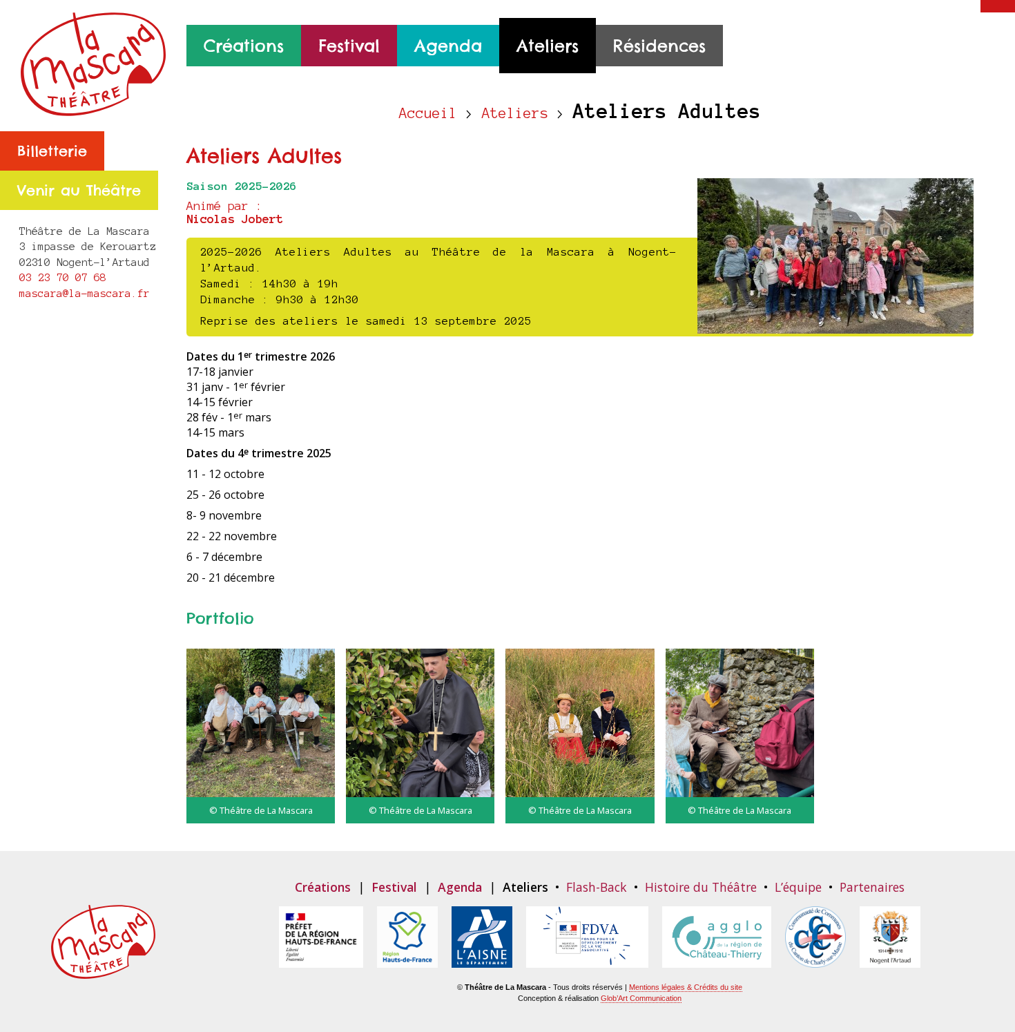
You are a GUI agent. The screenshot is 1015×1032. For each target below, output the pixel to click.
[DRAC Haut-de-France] (321, 960)
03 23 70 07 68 (62, 277)
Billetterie (52, 151)
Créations (244, 45)
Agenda (448, 45)
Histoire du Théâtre (701, 887)
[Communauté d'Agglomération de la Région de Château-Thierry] (716, 960)
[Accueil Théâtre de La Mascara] (93, 108)
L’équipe (798, 887)
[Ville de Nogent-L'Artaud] (890, 960)
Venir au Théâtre (79, 190)
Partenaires (872, 887)
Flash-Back (596, 887)
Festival (349, 45)
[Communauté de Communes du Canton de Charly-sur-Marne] (815, 960)
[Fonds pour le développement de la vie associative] (587, 960)
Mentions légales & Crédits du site (685, 987)
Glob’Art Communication (641, 998)
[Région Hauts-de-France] (407, 960)
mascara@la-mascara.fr (84, 293)
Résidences (659, 45)
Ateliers (547, 45)
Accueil (428, 113)
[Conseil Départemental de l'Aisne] (482, 960)
